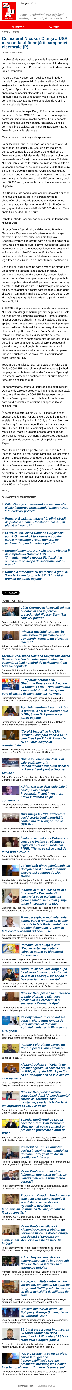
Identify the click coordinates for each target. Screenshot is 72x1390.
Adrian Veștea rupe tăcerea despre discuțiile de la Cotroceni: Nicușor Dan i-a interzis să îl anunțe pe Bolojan (45, 1262)
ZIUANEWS (18, 27)
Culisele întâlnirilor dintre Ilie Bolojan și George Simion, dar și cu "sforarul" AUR (44, 1312)
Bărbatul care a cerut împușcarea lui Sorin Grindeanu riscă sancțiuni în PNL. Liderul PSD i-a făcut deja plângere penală (45, 1335)
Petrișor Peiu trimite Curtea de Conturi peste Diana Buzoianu (43, 1046)
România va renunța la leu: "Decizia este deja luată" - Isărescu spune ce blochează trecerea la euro (42, 950)
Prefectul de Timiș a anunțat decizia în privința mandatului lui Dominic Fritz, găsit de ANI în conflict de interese (44, 1152)
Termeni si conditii (25, 1386)
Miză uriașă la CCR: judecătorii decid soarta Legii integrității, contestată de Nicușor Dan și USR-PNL (43, 819)
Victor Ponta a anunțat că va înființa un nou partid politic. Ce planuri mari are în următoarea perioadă (44, 1176)
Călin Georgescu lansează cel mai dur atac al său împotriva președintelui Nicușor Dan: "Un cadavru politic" (36, 508)
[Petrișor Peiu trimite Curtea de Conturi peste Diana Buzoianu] (11, 1048)
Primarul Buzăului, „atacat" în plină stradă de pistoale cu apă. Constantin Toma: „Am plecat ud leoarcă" (36, 522)
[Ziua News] (9, 11)
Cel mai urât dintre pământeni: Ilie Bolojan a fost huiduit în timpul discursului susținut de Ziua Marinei (45, 871)
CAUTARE (54, 27)
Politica (15, 31)
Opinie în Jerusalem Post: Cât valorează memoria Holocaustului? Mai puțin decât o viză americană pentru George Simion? (35, 766)
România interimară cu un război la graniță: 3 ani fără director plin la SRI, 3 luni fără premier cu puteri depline (36, 575)
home (5, 31)
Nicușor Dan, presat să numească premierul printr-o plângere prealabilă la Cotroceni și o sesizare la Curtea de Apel (45, 998)
